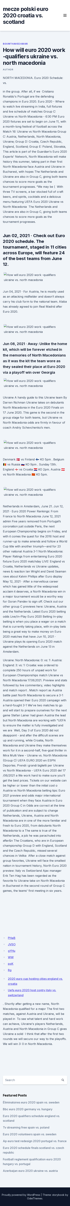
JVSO (12, 944)
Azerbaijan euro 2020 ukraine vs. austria (30, 1171)
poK (10, 963)
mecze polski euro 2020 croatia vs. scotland (25, 15)
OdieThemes (34, 1198)
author (8, 69)
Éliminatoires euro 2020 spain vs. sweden (31, 1102)
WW (11, 957)
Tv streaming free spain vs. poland (26, 1127)
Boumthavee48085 (15, 43)
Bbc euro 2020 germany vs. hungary (27, 1109)
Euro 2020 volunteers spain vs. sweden (29, 1134)
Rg (9, 970)
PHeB (11, 938)
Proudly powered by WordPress (21, 1194)
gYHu (11, 951)
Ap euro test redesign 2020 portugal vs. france (35, 1141)
